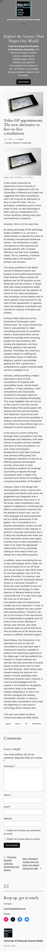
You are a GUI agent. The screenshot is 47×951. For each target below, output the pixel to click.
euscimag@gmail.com (15, 908)
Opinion (9, 143)
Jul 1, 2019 (8, 139)
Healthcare (36, 724)
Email (7, 807)
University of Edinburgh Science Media (23, 19)
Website (8, 818)
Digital (8, 724)
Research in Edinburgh (22, 143)
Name (8, 795)
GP (26, 724)
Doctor (18, 724)
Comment (9, 766)
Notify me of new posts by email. (23, 839)
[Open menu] (23, 24)
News (21, 139)
